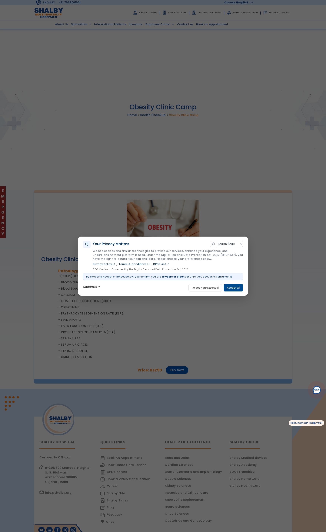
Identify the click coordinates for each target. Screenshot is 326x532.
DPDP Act (159, 264)
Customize (90, 287)
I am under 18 (224, 276)
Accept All (233, 288)
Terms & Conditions (133, 264)
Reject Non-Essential (205, 288)
